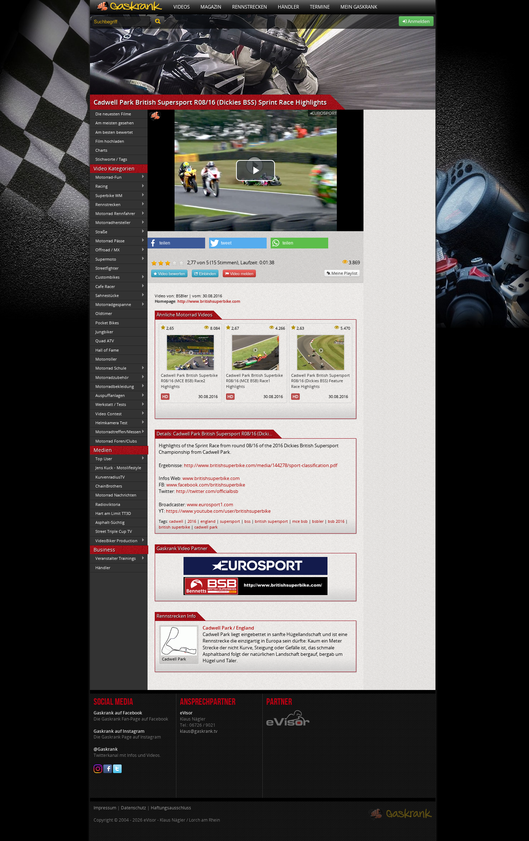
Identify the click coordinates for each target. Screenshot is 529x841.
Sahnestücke (104, 295)
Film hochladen (109, 141)
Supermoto (103, 259)
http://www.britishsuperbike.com (208, 301)
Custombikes (104, 277)
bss (247, 521)
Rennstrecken (249, 7)
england (208, 521)
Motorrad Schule (108, 368)
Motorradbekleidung (112, 386)
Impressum (105, 808)
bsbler (318, 521)
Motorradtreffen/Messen (115, 432)
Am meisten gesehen (114, 122)
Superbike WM (106, 195)
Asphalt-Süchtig (110, 522)
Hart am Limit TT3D (113, 513)
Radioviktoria (107, 504)
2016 (191, 521)
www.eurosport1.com (210, 504)
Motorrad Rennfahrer (112, 213)
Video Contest (106, 413)
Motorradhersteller (110, 222)
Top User (101, 458)
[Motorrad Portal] (129, 7)
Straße (98, 231)
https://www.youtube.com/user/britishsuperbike (218, 511)
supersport (230, 521)
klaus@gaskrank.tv (198, 731)
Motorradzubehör (109, 377)
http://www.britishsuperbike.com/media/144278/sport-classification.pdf (260, 465)
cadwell (176, 521)
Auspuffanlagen (107, 395)
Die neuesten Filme (113, 113)
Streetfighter (106, 268)
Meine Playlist (343, 273)
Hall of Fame (107, 350)
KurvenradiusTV (110, 477)
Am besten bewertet (114, 132)
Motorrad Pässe (107, 240)
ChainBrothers (108, 486)
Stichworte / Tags (111, 159)
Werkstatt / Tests (108, 404)
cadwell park (206, 527)
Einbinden (207, 273)
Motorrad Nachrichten (115, 495)
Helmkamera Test (108, 422)
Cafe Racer (102, 286)
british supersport (271, 521)
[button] (176, 243)
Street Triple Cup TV (113, 531)
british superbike (174, 527)
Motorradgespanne (110, 304)
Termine (320, 7)
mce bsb (300, 521)
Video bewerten (171, 273)
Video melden (241, 273)
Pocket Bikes (107, 322)
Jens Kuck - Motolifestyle (118, 467)
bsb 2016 (336, 521)
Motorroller (106, 359)
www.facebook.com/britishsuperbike (205, 484)
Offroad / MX (104, 250)
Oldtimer (103, 313)
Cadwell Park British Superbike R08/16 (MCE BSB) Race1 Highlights (254, 380)
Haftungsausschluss (171, 808)
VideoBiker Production (113, 540)
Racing (99, 186)
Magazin (210, 7)
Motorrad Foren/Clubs (116, 441)
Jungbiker (104, 331)
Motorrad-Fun (106, 177)
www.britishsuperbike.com (211, 478)
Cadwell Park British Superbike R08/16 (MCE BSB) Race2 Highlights (189, 380)
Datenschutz (133, 808)
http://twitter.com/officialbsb (207, 491)
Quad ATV (104, 340)
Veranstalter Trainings (113, 558)
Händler (288, 7)
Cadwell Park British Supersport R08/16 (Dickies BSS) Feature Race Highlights (320, 380)
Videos (181, 7)
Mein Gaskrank (358, 7)
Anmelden (418, 21)
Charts (101, 150)
